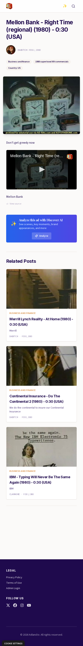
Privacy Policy (14, 577)
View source (15, 203)
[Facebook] (15, 605)
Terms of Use (14, 583)
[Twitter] (8, 605)
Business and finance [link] (22, 313)
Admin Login (13, 588)
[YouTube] (29, 605)
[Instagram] (22, 605)
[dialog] (13, 643)
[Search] (73, 6)
